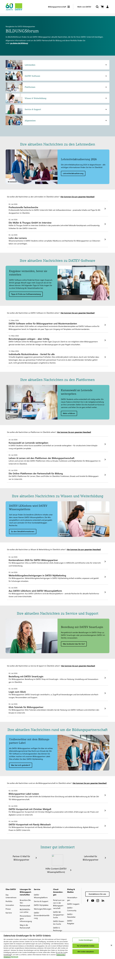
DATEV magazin (73, 904)
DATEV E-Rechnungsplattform (57, 930)
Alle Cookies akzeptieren (85, 951)
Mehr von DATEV (84, 6)
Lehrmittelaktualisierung (73, 173)
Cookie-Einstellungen (86, 940)
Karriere (9, 912)
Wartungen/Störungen (42, 909)
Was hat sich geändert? (20, 765)
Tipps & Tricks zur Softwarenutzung (26, 294)
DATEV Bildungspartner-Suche (58, 915)
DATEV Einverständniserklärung (42, 915)
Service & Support (41, 901)
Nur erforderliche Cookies (85, 946)
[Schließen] (111, 945)
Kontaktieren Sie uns (97, 894)
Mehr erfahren (69, 413)
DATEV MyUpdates (41, 905)
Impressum (14, 957)
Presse (8, 909)
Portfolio (9, 901)
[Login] (107, 7)
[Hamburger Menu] (70, 6)
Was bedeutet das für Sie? (74, 644)
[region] (57, 945)
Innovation (10, 905)
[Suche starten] (97, 6)
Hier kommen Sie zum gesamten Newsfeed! (77, 196)
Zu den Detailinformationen (22, 531)
